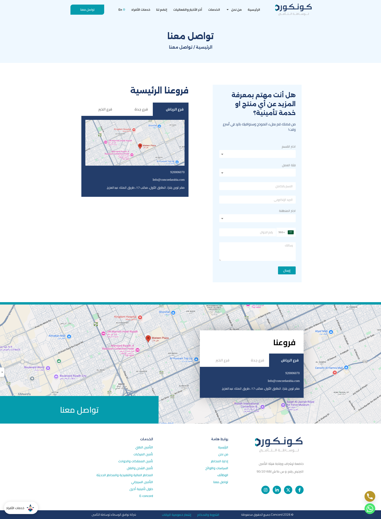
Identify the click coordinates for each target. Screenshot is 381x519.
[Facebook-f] (299, 490)
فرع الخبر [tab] (105, 109)
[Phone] (370, 496)
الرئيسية (254, 9)
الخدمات (214, 9)
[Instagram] (265, 490)
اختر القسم (289, 147)
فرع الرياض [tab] (175, 109)
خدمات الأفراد (140, 9)
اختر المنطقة (287, 211)
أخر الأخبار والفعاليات (187, 9)
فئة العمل (289, 165)
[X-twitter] (288, 490)
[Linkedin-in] (277, 490)
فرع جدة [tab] (141, 109)
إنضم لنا (161, 9)
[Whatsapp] (370, 508)
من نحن (236, 9)
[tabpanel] (135, 156)
